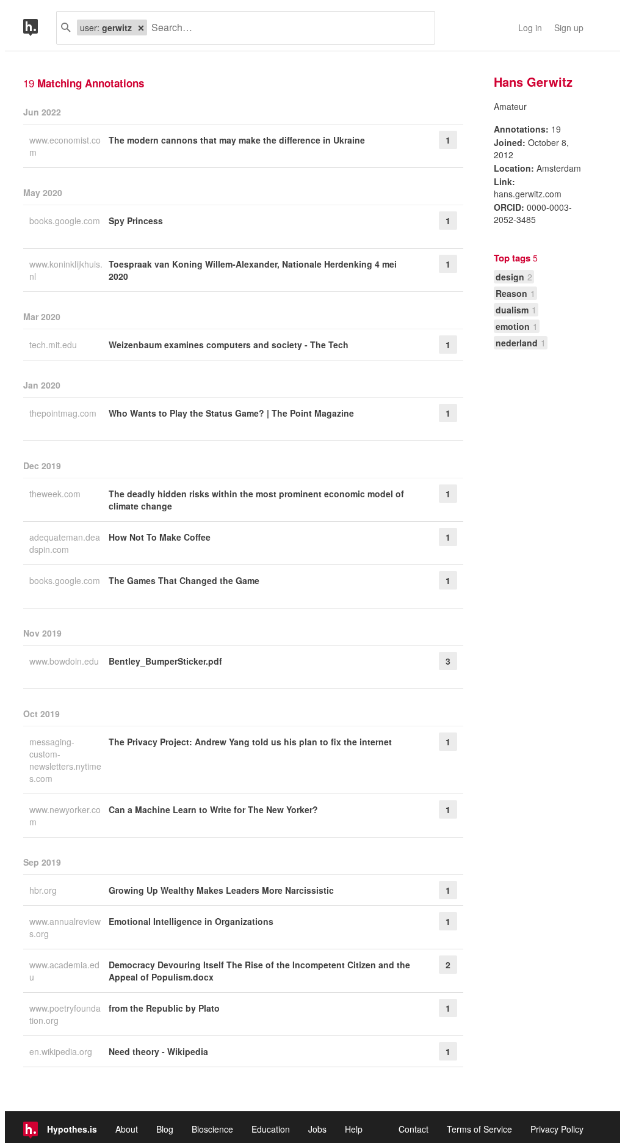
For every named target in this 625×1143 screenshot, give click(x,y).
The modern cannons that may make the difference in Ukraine (237, 140)
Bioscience (212, 1129)
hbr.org (44, 890)
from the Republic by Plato (164, 1008)
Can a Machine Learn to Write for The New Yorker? (213, 809)
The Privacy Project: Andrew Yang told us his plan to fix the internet (250, 742)
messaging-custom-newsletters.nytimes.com (65, 760)
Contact (413, 1129)
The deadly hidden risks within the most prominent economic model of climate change (256, 500)
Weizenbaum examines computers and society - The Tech (229, 344)
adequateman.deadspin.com (64, 543)
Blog (164, 1129)
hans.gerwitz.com (528, 194)
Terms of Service (479, 1129)
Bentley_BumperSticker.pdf (165, 661)
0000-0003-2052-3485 (533, 213)
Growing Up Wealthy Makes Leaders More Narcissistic (221, 890)
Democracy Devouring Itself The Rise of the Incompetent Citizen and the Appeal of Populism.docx (259, 971)
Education (270, 1129)
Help (354, 1129)
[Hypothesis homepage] (39, 28)
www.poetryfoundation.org (65, 1014)
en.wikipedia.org (62, 1051)
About (126, 1129)
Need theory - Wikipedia (158, 1051)
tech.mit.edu (54, 344)
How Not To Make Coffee (160, 537)
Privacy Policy (556, 1129)
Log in (530, 27)
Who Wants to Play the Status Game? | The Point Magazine (231, 413)
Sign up (568, 27)
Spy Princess (136, 220)
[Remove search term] (141, 27)
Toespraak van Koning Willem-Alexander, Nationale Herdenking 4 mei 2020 (253, 270)
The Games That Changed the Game (184, 580)
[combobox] (286, 27)
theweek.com (56, 494)
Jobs (317, 1129)
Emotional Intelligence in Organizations (191, 921)
